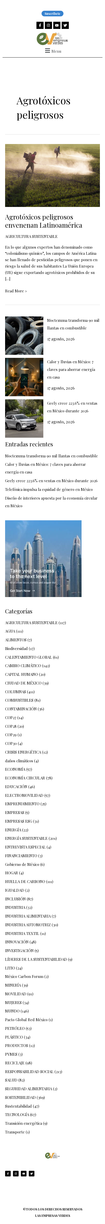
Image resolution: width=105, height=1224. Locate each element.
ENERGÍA (13, 829)
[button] (52, 50)
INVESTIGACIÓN (19, 950)
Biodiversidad (16, 648)
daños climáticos (19, 760)
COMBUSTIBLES (19, 700)
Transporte (15, 1131)
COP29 (11, 734)
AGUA (10, 631)
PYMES (11, 1054)
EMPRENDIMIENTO (22, 803)
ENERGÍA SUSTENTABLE (26, 838)
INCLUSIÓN (15, 898)
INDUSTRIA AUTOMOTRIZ (28, 924)
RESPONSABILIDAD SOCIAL (29, 1071)
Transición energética (23, 1123)
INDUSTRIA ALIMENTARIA (28, 916)
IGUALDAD (14, 890)
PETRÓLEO (15, 1028)
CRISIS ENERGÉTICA (23, 752)
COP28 (11, 726)
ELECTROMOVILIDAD (24, 795)
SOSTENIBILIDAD (20, 1097)
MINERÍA (13, 985)
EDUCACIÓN (16, 786)
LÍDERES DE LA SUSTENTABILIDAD (36, 959)
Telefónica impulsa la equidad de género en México (49, 489)
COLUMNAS (15, 691)
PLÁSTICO (14, 1037)
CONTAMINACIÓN (21, 708)
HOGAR (11, 872)
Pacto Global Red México (26, 1019)
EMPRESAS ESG (18, 821)
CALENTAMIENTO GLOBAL (28, 657)
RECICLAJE (14, 1062)
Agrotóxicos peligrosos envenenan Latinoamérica (43, 220)
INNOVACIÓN (17, 941)
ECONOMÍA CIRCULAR (25, 777)
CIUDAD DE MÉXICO (23, 683)
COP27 (10, 717)
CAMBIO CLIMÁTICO (23, 665)
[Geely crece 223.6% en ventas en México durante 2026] (24, 418)
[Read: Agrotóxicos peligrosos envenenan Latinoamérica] (52, 175)
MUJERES (13, 1002)
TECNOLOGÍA (17, 1114)
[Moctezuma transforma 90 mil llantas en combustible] (24, 335)
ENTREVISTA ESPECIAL (25, 847)
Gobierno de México (22, 864)
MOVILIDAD (15, 993)
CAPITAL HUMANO (21, 674)
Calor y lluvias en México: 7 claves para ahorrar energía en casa (71, 369)
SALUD (11, 1080)
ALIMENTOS (16, 639)
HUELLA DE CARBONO (25, 881)
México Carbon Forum (24, 976)
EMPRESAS (14, 812)
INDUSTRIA (15, 907)
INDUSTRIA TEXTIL (22, 933)
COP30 (11, 743)
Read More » (16, 290)
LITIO (10, 968)
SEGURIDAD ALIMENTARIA (28, 1088)
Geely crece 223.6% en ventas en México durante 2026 (51, 480)
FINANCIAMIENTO (21, 855)
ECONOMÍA (15, 769)
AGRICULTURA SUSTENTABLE (31, 236)
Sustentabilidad (18, 1106)
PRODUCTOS (16, 1045)
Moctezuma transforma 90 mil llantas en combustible (51, 455)
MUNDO (12, 1010)
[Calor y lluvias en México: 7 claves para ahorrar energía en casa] (24, 377)
